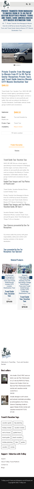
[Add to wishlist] (11, 272)
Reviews (17, 150)
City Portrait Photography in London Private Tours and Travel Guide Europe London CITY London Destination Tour (9, 281)
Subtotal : (5, 112)
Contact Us (4, 465)
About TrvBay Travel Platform (10, 462)
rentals (12, 447)
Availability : (5, 127)
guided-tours (17, 432)
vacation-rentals (19, 428)
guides (23, 442)
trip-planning (18, 423)
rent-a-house (6, 432)
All (3, 23)
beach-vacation (17, 437)
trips (16, 442)
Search (3, 459)
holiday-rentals (6, 428)
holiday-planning (7, 442)
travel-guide (6, 437)
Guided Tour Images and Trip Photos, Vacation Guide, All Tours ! (17, 205)
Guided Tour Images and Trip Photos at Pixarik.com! (17, 182)
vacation (4, 447)
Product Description (16, 145)
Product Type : (6, 123)
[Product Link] (8, 272)
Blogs (3, 468)
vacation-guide (6, 423)
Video (17, 65)
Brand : (4, 117)
